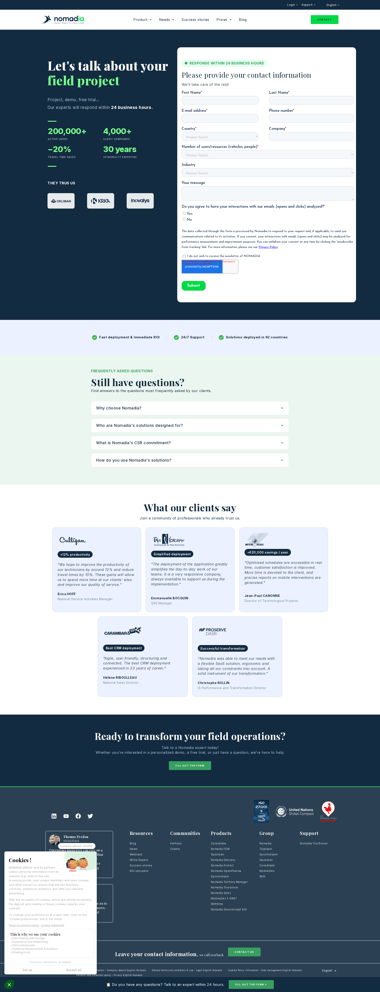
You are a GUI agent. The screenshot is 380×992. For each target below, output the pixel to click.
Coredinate (218, 843)
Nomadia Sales (221, 893)
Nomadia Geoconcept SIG (229, 909)
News (134, 849)
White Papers (139, 860)
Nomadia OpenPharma (226, 871)
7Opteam (265, 849)
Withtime (217, 904)
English (332, 5)
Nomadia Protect (222, 865)
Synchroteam (220, 876)
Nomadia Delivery (223, 860)
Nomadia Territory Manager (229, 882)
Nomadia (265, 843)
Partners (176, 843)
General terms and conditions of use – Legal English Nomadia (187, 970)
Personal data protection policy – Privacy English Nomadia (109, 975)
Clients (175, 849)
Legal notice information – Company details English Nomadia (111, 970)
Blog (133, 843)
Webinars (136, 854)
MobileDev (267, 871)
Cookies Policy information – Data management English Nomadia (265, 970)
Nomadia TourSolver (314, 843)
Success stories (141, 865)
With (262, 876)
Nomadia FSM (220, 849)
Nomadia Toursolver (224, 887)
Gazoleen (217, 854)
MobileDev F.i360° (224, 898)
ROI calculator (139, 871)
